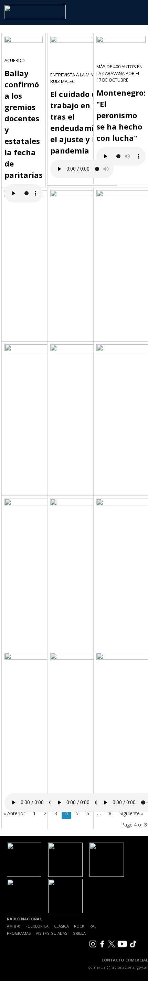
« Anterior (14, 813)
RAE (92, 926)
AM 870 (13, 926)
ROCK (79, 926)
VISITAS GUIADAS (51, 933)
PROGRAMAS (19, 933)
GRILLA (79, 933)
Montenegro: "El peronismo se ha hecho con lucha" (121, 115)
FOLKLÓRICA (37, 926)
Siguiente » (131, 813)
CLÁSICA (61, 926)
